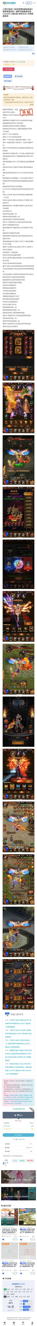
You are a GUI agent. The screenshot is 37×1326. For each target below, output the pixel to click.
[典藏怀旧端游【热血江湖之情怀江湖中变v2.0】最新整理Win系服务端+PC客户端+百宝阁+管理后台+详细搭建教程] (27, 1216)
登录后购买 (19, 1135)
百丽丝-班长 (6, 1162)
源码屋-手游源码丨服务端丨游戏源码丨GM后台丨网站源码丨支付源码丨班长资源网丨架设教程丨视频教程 (18, 1097)
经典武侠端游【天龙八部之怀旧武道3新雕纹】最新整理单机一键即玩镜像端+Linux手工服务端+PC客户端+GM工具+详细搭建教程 (18, 1069)
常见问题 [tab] (19, 76)
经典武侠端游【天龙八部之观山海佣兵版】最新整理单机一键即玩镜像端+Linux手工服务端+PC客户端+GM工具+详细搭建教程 (27, 1267)
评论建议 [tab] (8, 81)
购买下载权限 (8, 69)
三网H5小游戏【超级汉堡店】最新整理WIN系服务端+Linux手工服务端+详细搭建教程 (18, 1023)
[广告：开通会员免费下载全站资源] (18, 88)
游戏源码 (11, 1227)
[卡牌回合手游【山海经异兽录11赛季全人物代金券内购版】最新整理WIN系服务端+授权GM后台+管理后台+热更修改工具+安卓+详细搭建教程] (9, 1216)
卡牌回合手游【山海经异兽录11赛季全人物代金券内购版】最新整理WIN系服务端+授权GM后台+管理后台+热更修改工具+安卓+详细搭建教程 (9, 1233)
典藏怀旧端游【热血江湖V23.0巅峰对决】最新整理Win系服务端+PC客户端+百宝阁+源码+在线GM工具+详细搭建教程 (18, 1055)
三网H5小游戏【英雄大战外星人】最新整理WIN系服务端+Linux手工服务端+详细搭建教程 (18, 1043)
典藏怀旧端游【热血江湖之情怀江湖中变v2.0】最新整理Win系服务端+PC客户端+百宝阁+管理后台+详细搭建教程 (27, 1233)
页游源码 (11, 1261)
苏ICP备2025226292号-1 (24, 1319)
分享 (16, 1160)
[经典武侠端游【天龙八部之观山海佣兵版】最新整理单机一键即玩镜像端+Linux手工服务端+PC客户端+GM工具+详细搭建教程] (27, 1250)
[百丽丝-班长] (3, 1239)
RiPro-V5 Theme (18, 1317)
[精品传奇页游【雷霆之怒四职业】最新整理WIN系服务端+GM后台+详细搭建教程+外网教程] (9, 1250)
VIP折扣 (19, 1121)
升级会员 (31, 55)
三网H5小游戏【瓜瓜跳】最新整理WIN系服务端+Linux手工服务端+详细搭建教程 (18, 1033)
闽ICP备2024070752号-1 (12, 1319)
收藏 (23, 1160)
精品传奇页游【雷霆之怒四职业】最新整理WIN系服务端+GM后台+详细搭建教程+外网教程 (9, 1266)
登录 (29, 3)
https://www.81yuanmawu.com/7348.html (18, 1099)
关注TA (15, 1239)
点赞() (31, 1160)
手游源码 (12, 47)
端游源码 (29, 1227)
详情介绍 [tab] (8, 76)
